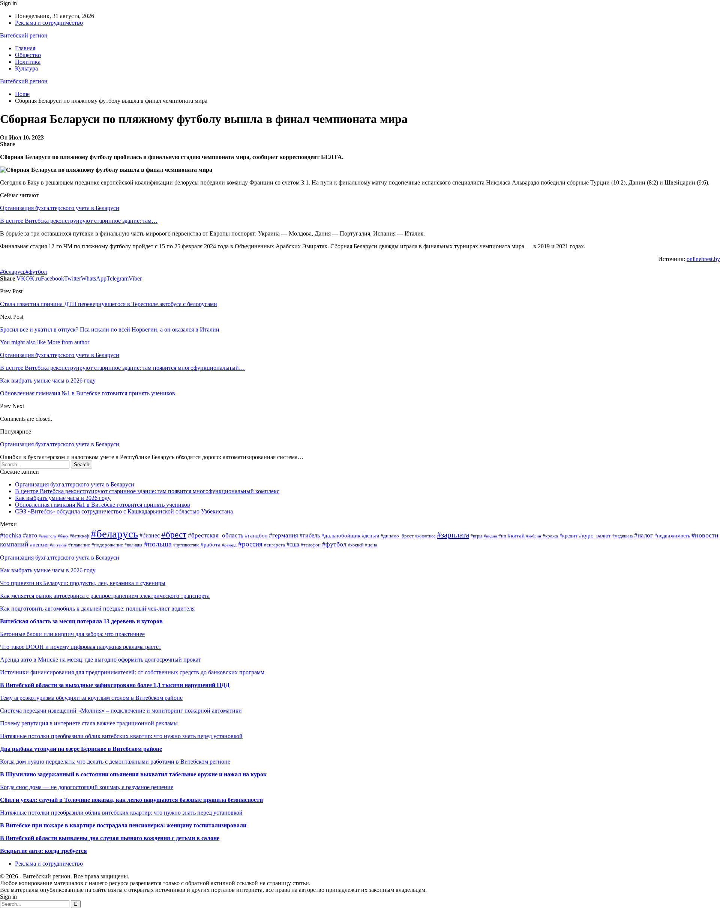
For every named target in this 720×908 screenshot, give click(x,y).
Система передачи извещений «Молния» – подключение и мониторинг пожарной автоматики (121, 710)
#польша (158, 544)
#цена (371, 545)
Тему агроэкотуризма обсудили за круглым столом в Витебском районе (91, 698)
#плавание (79, 545)
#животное (425, 536)
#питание (58, 545)
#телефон (311, 545)
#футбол (36, 272)
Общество (28, 55)
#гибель (310, 535)
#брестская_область (215, 535)
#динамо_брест (397, 536)
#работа (210, 545)
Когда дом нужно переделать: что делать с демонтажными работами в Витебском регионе (115, 761)
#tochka (10, 535)
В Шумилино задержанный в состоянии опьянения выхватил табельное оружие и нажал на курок (133, 774)
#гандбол (256, 535)
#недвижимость (672, 536)
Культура (26, 68)
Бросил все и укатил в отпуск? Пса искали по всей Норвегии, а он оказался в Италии (109, 329)
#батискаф (79, 536)
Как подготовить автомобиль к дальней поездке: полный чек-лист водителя (97, 608)
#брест (173, 534)
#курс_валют (595, 536)
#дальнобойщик (340, 536)
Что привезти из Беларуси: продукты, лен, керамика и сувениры (82, 583)
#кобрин (533, 536)
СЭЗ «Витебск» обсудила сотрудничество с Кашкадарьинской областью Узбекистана (124, 511)
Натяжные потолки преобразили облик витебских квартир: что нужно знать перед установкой (121, 736)
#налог (643, 535)
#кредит (569, 536)
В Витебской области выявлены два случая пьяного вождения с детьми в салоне (109, 838)
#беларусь (13, 272)
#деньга (370, 536)
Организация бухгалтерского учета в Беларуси (59, 208)
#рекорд (229, 545)
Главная (25, 48)
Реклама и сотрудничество (49, 23)
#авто (30, 535)
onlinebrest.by (703, 259)
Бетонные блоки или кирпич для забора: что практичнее (72, 634)
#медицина (622, 536)
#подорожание (107, 545)
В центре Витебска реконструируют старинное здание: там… (79, 221)
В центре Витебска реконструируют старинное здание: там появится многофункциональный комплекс (147, 491)
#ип (502, 536)
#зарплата (453, 535)
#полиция (133, 545)
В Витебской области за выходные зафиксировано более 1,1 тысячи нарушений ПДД (115, 685)
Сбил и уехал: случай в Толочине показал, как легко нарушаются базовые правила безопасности (131, 800)
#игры (476, 536)
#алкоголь (47, 536)
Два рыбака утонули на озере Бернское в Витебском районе (81, 749)
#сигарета (274, 545)
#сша (292, 544)
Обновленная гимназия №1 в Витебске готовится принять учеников (102, 504)
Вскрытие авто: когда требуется (43, 851)
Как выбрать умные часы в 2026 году (63, 498)
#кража (550, 536)
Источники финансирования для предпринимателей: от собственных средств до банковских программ (132, 672)
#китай (516, 536)
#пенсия (39, 545)
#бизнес (150, 535)
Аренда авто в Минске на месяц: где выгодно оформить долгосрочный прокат (100, 659)
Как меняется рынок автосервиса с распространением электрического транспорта (105, 596)
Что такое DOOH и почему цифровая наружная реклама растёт (80, 647)
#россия (250, 544)
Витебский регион (24, 35)
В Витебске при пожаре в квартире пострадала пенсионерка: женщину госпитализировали (123, 825)
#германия (283, 535)
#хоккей (355, 545)
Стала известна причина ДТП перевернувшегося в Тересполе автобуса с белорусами (108, 304)
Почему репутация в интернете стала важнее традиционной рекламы (89, 723)
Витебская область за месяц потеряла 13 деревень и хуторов (81, 621)
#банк (63, 536)
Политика (27, 62)
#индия (490, 536)
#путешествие (186, 545)
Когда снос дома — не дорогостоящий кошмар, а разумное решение (86, 787)
